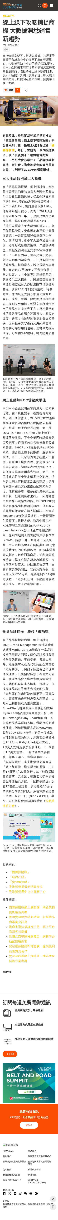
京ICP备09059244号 (12, 1180)
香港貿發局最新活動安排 (26, 886)
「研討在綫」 (18, 877)
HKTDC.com (8, 1151)
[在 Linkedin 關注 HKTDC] (15, 1193)
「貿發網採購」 (19, 882)
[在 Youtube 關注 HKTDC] (30, 1193)
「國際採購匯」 (19, 872)
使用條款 (7, 1169)
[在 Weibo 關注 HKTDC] (20, 1193)
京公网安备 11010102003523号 (37, 1181)
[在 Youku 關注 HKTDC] (36, 1193)
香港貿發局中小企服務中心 (27, 891)
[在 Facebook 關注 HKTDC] (4, 1193)
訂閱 (11, 1054)
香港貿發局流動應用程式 (39, 1156)
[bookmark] (53, 1207)
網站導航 (32, 1174)
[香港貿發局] (29, 1147)
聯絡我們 (7, 1156)
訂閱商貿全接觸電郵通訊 (14, 1161)
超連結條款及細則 (11, 1174)
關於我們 (32, 1151)
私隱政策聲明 (34, 1169)
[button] (51, 5)
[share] (53, 1199)
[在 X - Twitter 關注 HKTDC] (9, 1193)
